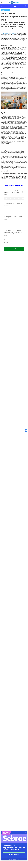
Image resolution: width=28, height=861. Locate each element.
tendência (8, 33)
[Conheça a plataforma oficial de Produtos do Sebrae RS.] (14, 2)
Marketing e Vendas (6, 10)
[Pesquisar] (26, 6)
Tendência (3, 33)
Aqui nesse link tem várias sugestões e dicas (16, 175)
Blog (14, 6)
